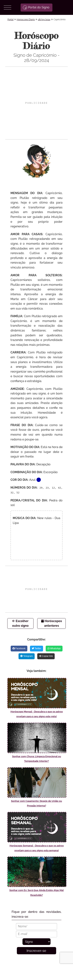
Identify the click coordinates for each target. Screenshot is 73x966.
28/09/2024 (44, 19)
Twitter (37, 648)
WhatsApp (55, 648)
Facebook (20, 648)
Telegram (28, 656)
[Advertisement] (36, 103)
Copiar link (47, 656)
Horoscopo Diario (26, 19)
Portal (10, 19)
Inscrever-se (36, 951)
